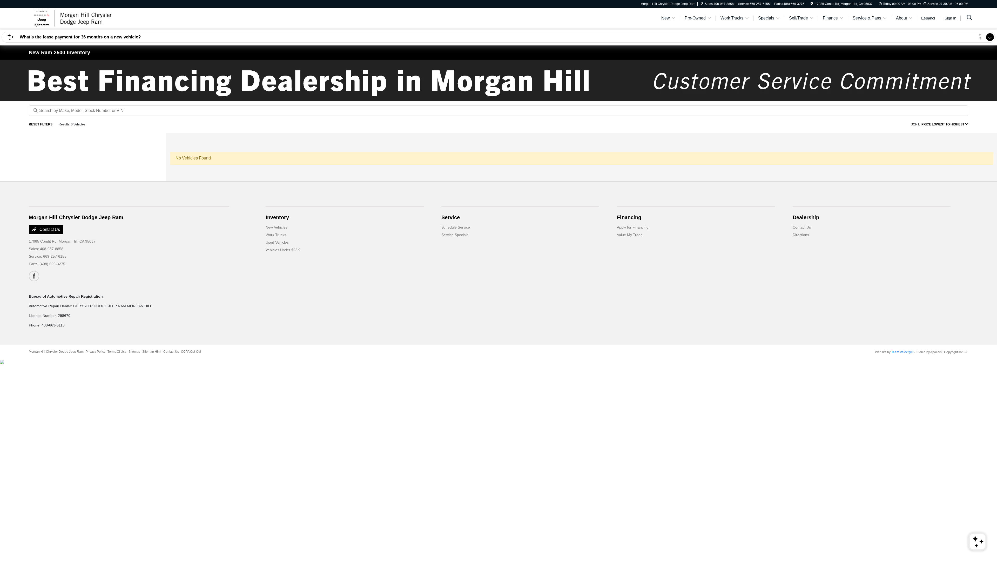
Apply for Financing (633, 227)
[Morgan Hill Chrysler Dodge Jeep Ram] (73, 18)
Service (450, 217)
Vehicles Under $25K (283, 250)
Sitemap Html (151, 351)
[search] (969, 18)
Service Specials (454, 235)
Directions (801, 235)
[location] (812, 4)
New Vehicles (276, 227)
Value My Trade (630, 235)
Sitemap (134, 351)
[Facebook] (34, 276)
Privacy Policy (95, 351)
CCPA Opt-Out (191, 351)
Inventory (277, 217)
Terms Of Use (116, 351)
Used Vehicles (277, 242)
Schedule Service (455, 227)
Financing (629, 217)
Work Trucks (276, 235)
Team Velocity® (902, 352)
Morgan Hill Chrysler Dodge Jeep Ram (56, 351)
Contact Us (49, 229)
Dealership (806, 217)
